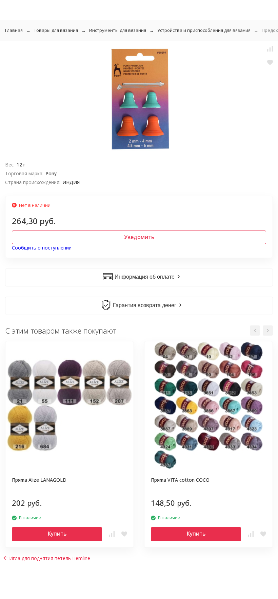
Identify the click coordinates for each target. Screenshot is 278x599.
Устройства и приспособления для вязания (204, 30)
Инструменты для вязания (117, 30)
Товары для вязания (56, 30)
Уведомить (139, 237)
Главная (14, 30)
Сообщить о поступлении (42, 247)
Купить (56, 533)
